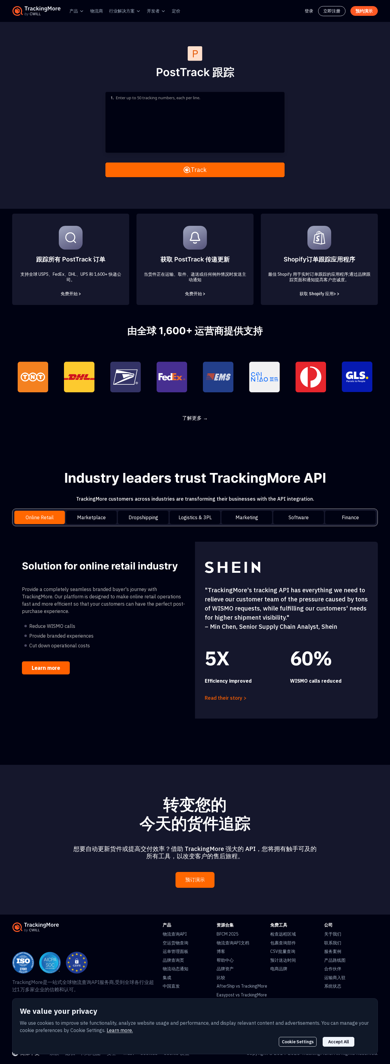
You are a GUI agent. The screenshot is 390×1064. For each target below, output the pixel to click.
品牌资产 (225, 968)
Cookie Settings (298, 1042)
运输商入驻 (335, 977)
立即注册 (331, 11)
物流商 (96, 11)
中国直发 (171, 986)
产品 (73, 11)
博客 (221, 951)
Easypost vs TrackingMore (242, 995)
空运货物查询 (175, 943)
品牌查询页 (173, 960)
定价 (176, 11)
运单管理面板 (175, 951)
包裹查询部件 (283, 943)
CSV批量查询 (282, 951)
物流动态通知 (175, 968)
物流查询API (175, 934)
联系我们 (332, 943)
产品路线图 (335, 960)
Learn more (46, 667)
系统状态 (332, 986)
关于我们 (332, 934)
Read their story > (225, 698)
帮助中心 (225, 960)
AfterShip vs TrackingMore (242, 986)
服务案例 (332, 951)
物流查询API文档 (233, 943)
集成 (167, 977)
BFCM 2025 (227, 934)
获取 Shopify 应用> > (319, 293)
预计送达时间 (283, 960)
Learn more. (120, 1030)
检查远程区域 (283, 934)
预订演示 (195, 879)
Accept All (338, 1042)
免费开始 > (71, 293)
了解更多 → (195, 418)
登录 (309, 11)
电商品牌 (278, 968)
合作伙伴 (332, 968)
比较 (221, 977)
